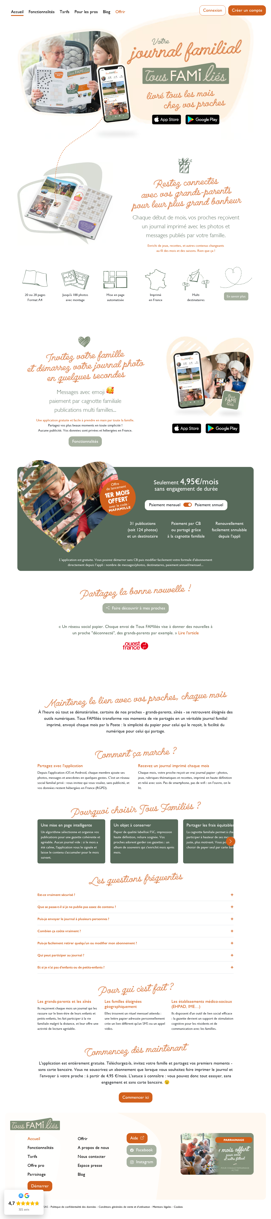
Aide (135, 1138)
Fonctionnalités (42, 11)
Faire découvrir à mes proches (137, 608)
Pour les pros (86, 11)
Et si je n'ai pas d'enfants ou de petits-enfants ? (71, 967)
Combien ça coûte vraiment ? (59, 931)
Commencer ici (135, 1097)
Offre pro (36, 1165)
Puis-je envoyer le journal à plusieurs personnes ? (73, 919)
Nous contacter (91, 1156)
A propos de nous (93, 1147)
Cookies (178, 1206)
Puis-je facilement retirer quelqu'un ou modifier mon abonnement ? (87, 943)
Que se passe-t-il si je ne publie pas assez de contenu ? (76, 907)
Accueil (17, 11)
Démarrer (40, 1186)
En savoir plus (236, 296)
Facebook (143, 1150)
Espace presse (90, 1165)
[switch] (187, 505)
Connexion (212, 10)
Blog (106, 11)
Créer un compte (247, 10)
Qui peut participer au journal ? (60, 955)
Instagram (143, 1161)
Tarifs (64, 11)
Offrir (120, 11)
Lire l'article (188, 633)
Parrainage (37, 1174)
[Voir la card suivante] (230, 841)
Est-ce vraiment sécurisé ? (56, 895)
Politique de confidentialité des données (73, 1206)
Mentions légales (162, 1206)
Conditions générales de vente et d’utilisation (124, 1206)
